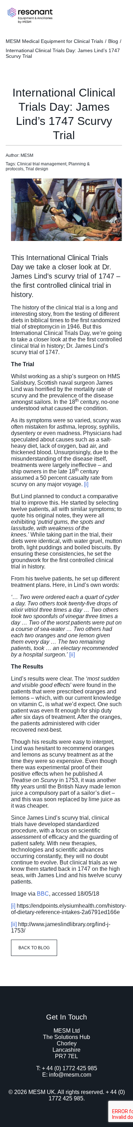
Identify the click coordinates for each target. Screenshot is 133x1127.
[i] (86, 484)
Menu (119, 13)
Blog (113, 41)
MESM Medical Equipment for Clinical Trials (54, 41)
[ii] (72, 655)
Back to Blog (34, 947)
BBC (43, 894)
